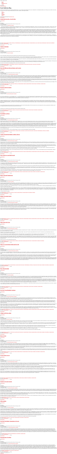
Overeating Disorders (21, 64)
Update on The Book (4, 46)
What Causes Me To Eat (5, 222)
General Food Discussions (11, 74)
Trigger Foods (34, 64)
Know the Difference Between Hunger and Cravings (10, 68)
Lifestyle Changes (4, 64)
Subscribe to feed (12, 16)
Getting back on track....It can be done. (8, 19)
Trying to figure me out (5, 355)
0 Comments (12, 25)
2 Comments (15, 387)
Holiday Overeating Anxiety (6, 196)
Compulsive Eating (43, 83)
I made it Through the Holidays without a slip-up (10, 134)
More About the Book (4, 268)
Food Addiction (38, 64)
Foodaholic (8, 64)
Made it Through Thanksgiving (6, 175)
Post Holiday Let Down (5, 113)
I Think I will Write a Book (5, 313)
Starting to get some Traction (6, 381)
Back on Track (3, 335)
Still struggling (3, 401)
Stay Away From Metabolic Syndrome (7, 290)
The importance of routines (5, 437)
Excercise (9, 181)
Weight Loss (16, 64)
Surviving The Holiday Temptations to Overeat (9, 421)
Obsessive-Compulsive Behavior (27, 83)
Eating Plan (9, 25)
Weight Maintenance (12, 64)
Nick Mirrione (3, 20)
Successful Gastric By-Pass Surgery (28, 64)
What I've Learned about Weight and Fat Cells (9, 244)
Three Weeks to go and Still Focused (7, 155)
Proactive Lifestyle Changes (5, 87)
